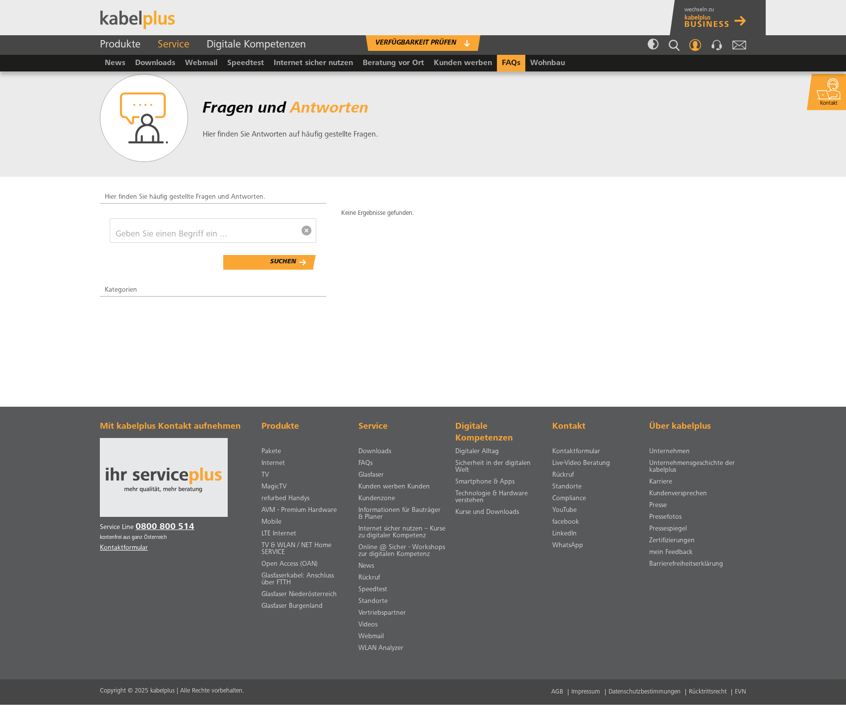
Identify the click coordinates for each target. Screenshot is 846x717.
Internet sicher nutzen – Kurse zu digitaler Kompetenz (402, 532)
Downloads (155, 63)
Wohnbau (547, 63)
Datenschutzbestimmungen (645, 692)
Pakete (271, 451)
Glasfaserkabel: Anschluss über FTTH (297, 579)
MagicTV (273, 487)
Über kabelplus (680, 426)
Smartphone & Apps (485, 482)
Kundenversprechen (678, 493)
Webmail (739, 45)
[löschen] (306, 230)
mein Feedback (671, 552)
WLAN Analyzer (380, 648)
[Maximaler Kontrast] (653, 45)
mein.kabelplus (695, 45)
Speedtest (245, 63)
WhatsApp (567, 545)
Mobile (271, 522)
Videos (367, 625)
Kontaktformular (576, 451)
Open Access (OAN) (289, 564)
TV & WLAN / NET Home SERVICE (296, 549)
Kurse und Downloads (487, 512)
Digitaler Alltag (477, 451)
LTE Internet (278, 534)
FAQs (511, 63)
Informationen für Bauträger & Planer (399, 514)
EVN (740, 692)
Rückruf (369, 578)
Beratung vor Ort (393, 63)
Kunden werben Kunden (394, 487)
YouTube (564, 510)
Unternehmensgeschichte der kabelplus (692, 467)
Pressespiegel (668, 529)
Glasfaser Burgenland (292, 606)
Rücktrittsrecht (708, 692)
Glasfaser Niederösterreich (299, 594)
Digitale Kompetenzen (256, 45)
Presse (658, 505)
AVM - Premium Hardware (299, 510)
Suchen (283, 262)
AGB (557, 692)
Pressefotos (665, 517)
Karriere (660, 482)
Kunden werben (463, 63)
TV (265, 475)
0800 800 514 (165, 527)
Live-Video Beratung (581, 463)
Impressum (585, 692)
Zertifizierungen (672, 540)
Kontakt (717, 45)
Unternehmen (669, 451)
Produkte (120, 45)
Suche (674, 45)
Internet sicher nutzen (313, 63)
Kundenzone (376, 498)
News (115, 63)
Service (173, 45)
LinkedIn (564, 534)
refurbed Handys (285, 498)
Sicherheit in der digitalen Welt (493, 467)
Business (720, 17)
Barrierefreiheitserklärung (686, 564)
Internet (273, 463)
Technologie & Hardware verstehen (491, 497)
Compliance (569, 498)
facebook (565, 522)
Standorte (373, 601)
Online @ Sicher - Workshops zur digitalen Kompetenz (401, 551)
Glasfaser (371, 475)
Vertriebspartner (382, 613)
